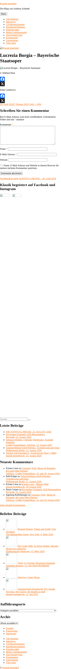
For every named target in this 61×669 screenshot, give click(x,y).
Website (3, 160)
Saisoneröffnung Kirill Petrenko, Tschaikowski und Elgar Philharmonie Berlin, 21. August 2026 (33, 449)
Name (3, 149)
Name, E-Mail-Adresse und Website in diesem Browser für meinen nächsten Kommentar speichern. (29, 166)
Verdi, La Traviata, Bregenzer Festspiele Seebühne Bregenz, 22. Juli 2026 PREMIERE (30, 564)
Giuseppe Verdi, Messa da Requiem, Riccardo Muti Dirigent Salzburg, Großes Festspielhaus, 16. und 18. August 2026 (33, 497)
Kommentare (12, 37)
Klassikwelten (12, 29)
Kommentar (6, 124)
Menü (3, 14)
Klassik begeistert (8, 3)
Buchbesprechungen (15, 27)
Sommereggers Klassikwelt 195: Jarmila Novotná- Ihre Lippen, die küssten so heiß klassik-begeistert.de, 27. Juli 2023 (30, 592)
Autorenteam (12, 40)
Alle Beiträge (12, 19)
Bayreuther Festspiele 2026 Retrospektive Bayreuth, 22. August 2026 (25, 435)
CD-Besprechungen (15, 24)
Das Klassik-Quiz (14, 35)
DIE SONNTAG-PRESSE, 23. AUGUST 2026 (28, 432)
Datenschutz (11, 631)
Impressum (11, 633)
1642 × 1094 (35, 104)
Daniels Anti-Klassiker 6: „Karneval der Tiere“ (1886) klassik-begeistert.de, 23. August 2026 (31, 454)
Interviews (11, 22)
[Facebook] (30, 79)
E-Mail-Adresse (8, 154)
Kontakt (9, 628)
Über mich (11, 43)
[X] (30, 84)
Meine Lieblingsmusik (16, 32)
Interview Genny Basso (29, 577)
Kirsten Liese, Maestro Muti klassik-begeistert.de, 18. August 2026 (27, 485)
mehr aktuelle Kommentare (12, 505)
